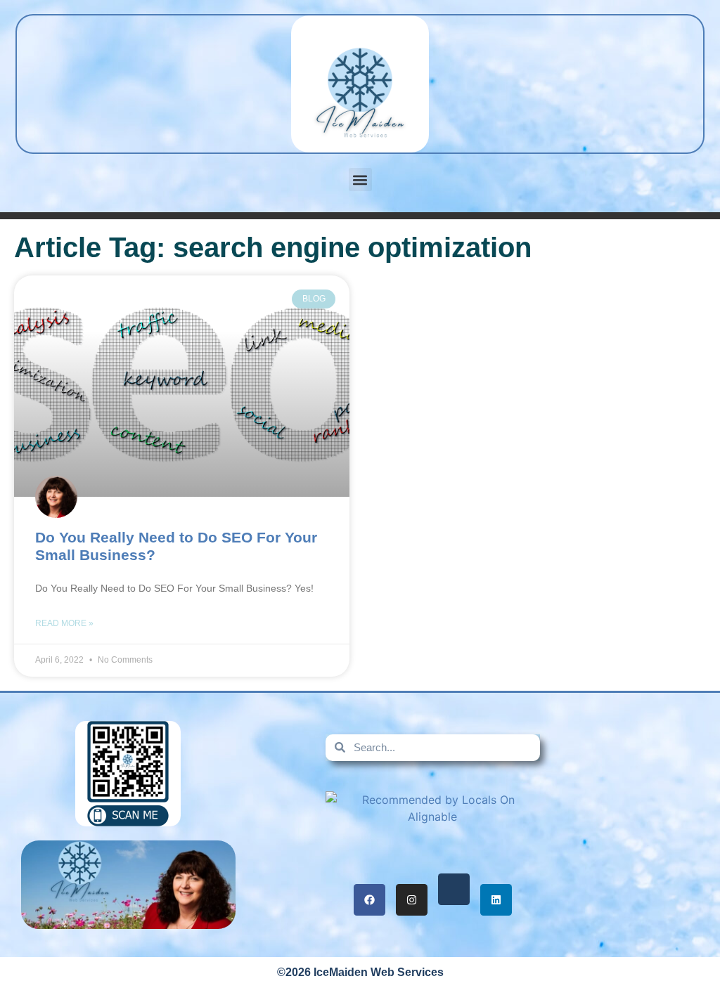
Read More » (64, 623)
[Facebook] (369, 900)
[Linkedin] (496, 900)
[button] (360, 179)
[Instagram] (412, 900)
